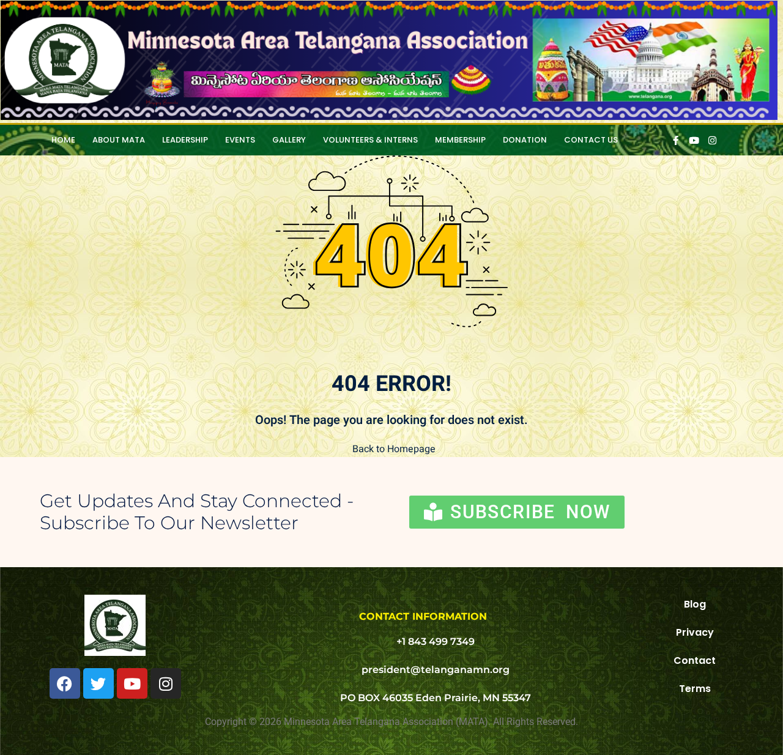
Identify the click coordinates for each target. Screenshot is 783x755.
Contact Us (591, 140)
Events (240, 140)
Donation (525, 140)
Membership (460, 140)
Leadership (185, 140)
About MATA (118, 140)
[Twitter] (98, 683)
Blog (695, 604)
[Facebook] (65, 683)
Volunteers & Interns (370, 140)
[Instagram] (165, 683)
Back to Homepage (394, 449)
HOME (63, 140)
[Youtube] (132, 683)
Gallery (289, 140)
